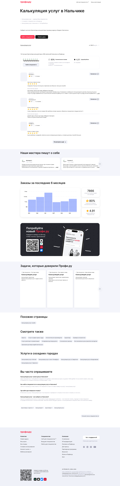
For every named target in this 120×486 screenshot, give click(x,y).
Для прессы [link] (65, 446)
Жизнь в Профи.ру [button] (67, 454)
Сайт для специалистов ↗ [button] (48, 439)
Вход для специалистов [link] (48, 441)
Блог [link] (63, 457)
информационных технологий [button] (70, 473)
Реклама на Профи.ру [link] (68, 444)
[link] (27, 37)
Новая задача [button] (24, 439)
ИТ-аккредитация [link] (67, 441)
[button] (94, 74)
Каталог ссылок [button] (24, 449)
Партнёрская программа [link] (69, 449)
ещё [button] (57, 167)
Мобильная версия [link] (26, 452)
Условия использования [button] (27, 446)
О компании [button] (65, 439)
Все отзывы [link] (23, 444)
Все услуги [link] (23, 441)
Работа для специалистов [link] (48, 444)
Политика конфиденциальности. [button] (77, 476)
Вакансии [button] (65, 452)
